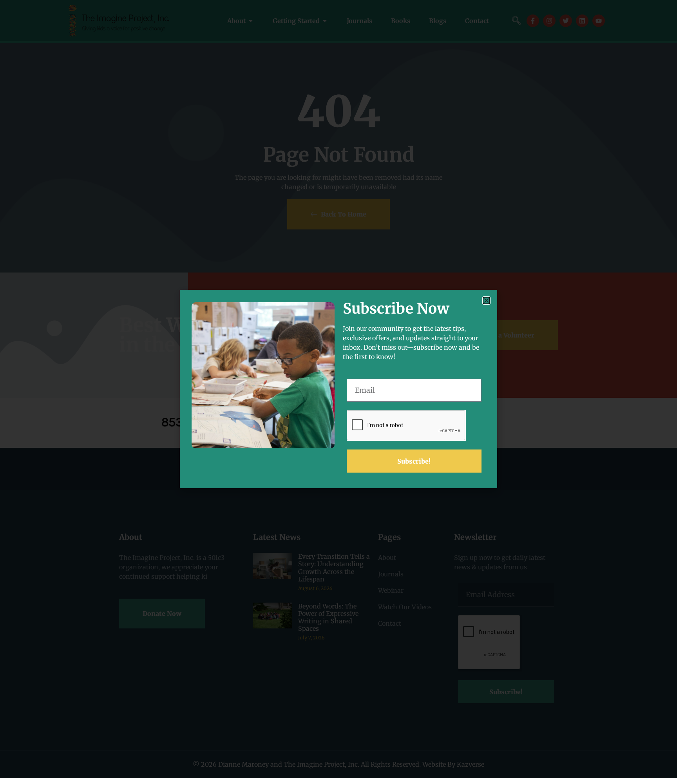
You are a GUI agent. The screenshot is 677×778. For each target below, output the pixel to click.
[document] (338, 389)
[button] (486, 300)
